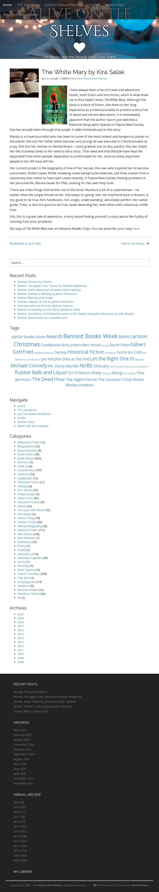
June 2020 (20, 764)
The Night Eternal (81, 379)
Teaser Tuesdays (28, 574)
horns (122, 352)
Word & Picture (140, 885)
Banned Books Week (90, 336)
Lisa (47, 78)
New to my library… (134, 243)
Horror (21, 506)
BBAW (123, 336)
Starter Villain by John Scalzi (34, 298)
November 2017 (24, 783)
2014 (20, 638)
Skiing (116, 372)
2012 (20, 646)
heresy (61, 352)
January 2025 (22, 740)
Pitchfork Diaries (123, 366)
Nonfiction (24, 542)
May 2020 (20, 769)
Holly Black (110, 352)
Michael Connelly (29, 365)
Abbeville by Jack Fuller (26, 243)
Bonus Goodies (27, 450)
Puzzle (21, 550)
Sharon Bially (89, 372)
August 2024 (21, 759)
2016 (20, 630)
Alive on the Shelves (79, 23)
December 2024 (24, 744)
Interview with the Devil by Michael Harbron (45, 306)
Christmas (27, 344)
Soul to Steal (129, 373)
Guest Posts (25, 498)
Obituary (101, 366)
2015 (20, 634)
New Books (24, 534)
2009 (20, 658)
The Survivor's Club (115, 379)
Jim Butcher (34, 359)
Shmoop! (23, 566)
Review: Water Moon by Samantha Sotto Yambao (49, 290)
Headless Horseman (44, 352)
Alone (40, 336)
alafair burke (23, 336)
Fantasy (105, 345)
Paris (112, 366)
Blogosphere (25, 446)
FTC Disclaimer (28, 5)
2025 (20, 614)
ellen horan (90, 344)
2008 (20, 662)
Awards (54, 336)
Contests (23, 474)
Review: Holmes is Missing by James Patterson (47, 294)
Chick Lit (22, 466)
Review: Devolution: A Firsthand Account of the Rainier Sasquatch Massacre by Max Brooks (75, 313)
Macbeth (139, 359)
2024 (20, 618)
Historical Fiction (85, 352)
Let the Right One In (112, 358)
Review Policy (114, 5)
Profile (94, 5)
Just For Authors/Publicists (64, 5)
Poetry (21, 546)
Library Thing (25, 518)
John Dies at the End (71, 359)
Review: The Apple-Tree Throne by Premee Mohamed (51, 286)
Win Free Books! (27, 590)
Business (23, 462)
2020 (20, 622)
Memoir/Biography (29, 526)
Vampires (23, 586)
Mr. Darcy (56, 366)
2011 (20, 650)
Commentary (25, 470)
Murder (72, 366)
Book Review (99, 78)
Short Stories (25, 570)
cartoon (138, 336)
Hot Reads (24, 514)
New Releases (26, 538)
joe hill (47, 359)
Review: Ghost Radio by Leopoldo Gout (42, 318)
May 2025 (20, 730)
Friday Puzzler (26, 494)
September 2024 (24, 754)
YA (19, 598)
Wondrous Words (28, 594)
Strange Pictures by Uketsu (34, 282)
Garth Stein (120, 344)
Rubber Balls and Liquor (41, 372)
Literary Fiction (26, 522)
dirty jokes (70, 344)
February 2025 (23, 735)
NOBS (86, 365)
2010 (20, 654)
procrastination (140, 366)
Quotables (24, 554)
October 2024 (22, 749)
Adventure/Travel (80, 78)
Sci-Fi (72, 372)
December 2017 (24, 778)
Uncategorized (26, 582)
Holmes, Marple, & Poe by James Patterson (45, 301)
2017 (20, 626)
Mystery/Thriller (27, 530)
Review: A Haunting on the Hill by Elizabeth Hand (48, 309)
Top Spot (23, 578)
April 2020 (20, 773)
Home (7, 5)
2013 (20, 642)
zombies (86, 385)
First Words (24, 490)
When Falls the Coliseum (20, 14)
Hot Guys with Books (31, 510)
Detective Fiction (28, 482)
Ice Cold (135, 352)
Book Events (25, 454)
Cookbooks (50, 344)
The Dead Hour (48, 379)
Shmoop (106, 373)
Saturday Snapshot (29, 558)
